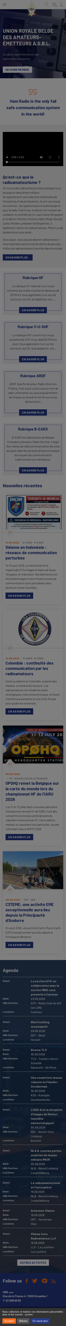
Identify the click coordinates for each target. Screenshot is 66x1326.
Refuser (23, 1321)
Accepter (9, 1321)
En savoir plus (40, 1321)
